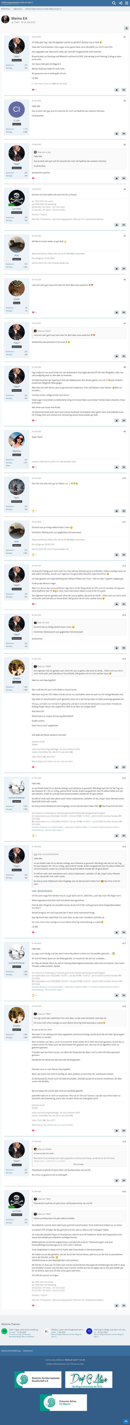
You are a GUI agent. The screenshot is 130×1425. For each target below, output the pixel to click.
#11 (124, 522)
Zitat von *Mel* (44, 666)
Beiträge (9, 68)
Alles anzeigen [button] (79, 1164)
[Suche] (114, 3)
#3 (125, 144)
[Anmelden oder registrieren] (120, 3)
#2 (125, 100)
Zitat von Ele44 (44, 331)
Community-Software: (65, 1360)
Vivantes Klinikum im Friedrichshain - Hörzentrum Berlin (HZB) (59, 827)
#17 (124, 943)
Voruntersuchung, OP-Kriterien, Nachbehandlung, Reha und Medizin (21, 1335)
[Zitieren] (123, 90)
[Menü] (126, 3)
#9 (125, 431)
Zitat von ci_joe (44, 152)
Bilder (8, 465)
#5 (125, 235)
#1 (125, 37)
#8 (125, 367)
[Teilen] (126, 28)
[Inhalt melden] (116, 90)
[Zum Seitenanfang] (126, 1421)
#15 (124, 778)
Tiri (95, 1332)
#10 (124, 478)
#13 (124, 615)
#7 (125, 323)
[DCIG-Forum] (18, 3)
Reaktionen (10, 65)
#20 (124, 1191)
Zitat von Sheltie (44, 1149)
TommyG (12, 1332)
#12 (124, 565)
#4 (125, 189)
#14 (124, 659)
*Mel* (17, 22)
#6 (125, 279)
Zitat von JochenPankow (48, 854)
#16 (124, 846)
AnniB (53, 1332)
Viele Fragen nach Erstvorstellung (23, 1329)
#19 (124, 1141)
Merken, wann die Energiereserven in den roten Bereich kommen (79, 1329)
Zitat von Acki (43, 622)
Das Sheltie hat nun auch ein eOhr (58, 761)
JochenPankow (45, 891)
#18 (124, 1006)
